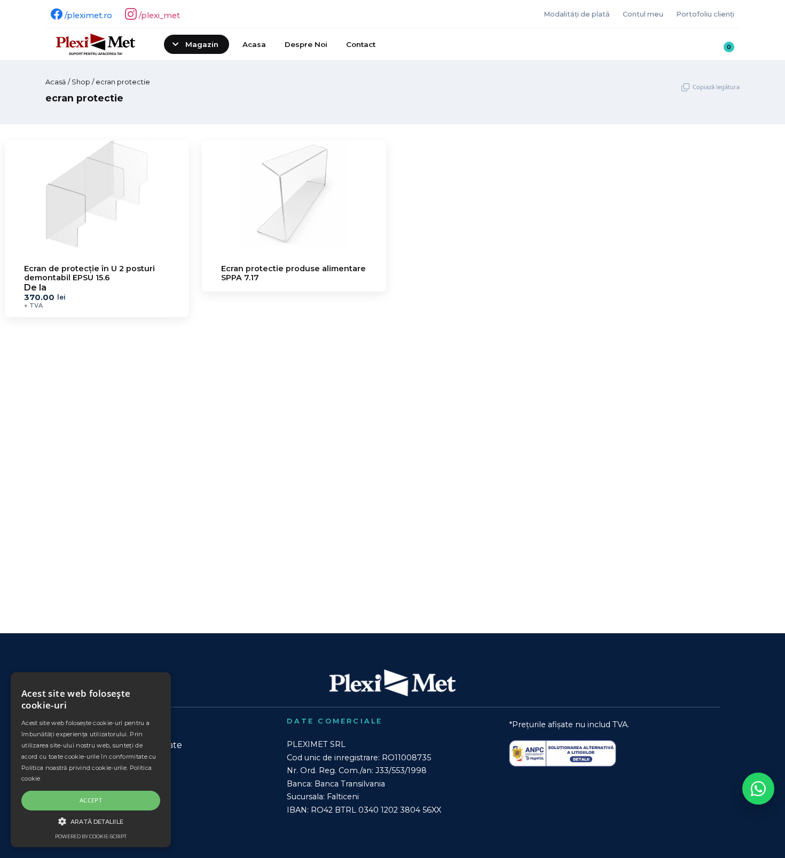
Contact (360, 44)
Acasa (254, 44)
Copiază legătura (716, 87)
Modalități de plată (577, 14)
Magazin (201, 44)
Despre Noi (306, 44)
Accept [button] (91, 800)
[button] (90, 821)
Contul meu (643, 14)
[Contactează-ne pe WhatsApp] (758, 789)
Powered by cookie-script (91, 836)
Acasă (55, 82)
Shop (81, 82)
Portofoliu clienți (705, 14)
